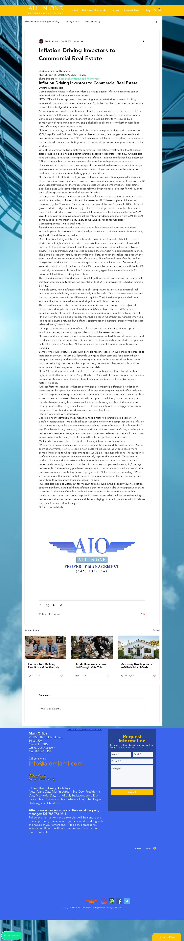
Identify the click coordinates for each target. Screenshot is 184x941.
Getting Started (72, 21)
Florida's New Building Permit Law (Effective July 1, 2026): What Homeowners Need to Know (45, 665)
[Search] (159, 8)
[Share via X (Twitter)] (47, 605)
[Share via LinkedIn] (54, 605)
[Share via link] (61, 605)
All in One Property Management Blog (41, 21)
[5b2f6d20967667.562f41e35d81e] (111, 901)
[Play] (159, 13)
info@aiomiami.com (56, 763)
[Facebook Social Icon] (119, 901)
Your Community (92, 21)
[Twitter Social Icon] (127, 901)
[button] (156, 21)
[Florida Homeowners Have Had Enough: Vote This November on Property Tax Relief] (92, 647)
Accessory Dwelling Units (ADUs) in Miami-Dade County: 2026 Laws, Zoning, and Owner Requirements (138, 665)
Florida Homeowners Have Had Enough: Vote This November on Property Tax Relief (91, 665)
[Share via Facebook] (40, 605)
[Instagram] (104, 901)
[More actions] (143, 41)
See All (156, 630)
